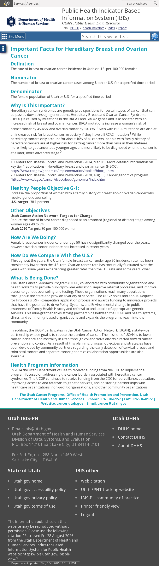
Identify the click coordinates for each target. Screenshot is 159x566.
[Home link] (31, 22)
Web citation (93, 481)
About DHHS (130, 445)
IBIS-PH (74, 28)
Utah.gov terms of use (34, 506)
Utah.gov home (27, 481)
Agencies (32, 3)
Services (19, 3)
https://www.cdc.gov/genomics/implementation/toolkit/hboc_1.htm (62, 170)
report (122, 28)
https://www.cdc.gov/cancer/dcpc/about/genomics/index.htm (58, 179)
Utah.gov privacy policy (35, 498)
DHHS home (129, 429)
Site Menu (16, 36)
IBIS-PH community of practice (110, 498)
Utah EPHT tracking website (107, 489)
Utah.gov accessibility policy (39, 489)
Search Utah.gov (137, 3)
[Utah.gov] (6, 3)
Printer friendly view (100, 506)
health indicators (93, 28)
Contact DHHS (131, 437)
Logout (87, 514)
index (111, 28)
